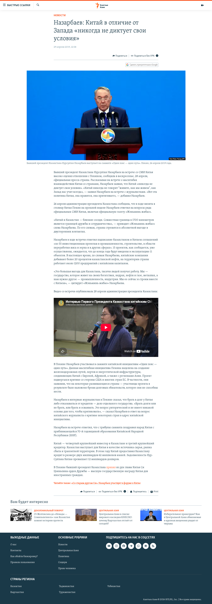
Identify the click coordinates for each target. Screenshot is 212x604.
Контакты (15, 550)
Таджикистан (66, 586)
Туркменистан (67, 592)
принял (111, 467)
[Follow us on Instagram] (116, 546)
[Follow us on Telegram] (131, 546)
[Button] (119, 56)
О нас (13, 544)
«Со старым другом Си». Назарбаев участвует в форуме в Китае (106, 483)
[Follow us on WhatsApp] (138, 546)
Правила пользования (22, 562)
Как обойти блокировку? (24, 556)
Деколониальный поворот (48, 511)
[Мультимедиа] (202, 5)
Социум (62, 562)
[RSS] (153, 546)
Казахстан (16, 586)
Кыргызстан (17, 592)
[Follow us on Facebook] (124, 546)
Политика (63, 556)
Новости (60, 15)
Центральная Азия (109, 511)
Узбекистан (113, 586)
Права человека (67, 568)
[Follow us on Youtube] (109, 546)
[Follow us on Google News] (146, 546)
